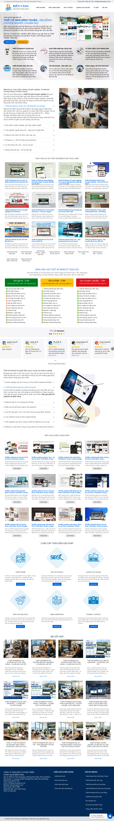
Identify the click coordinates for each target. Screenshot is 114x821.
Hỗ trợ (104, 7)
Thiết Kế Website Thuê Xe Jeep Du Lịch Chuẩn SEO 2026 (70, 210)
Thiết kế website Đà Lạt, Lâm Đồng (96, 792)
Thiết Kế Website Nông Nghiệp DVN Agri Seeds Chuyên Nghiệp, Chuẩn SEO (43, 182)
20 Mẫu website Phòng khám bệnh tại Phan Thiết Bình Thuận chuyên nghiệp (16, 491)
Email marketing (57, 614)
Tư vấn (96, 7)
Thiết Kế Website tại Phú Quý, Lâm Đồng (98, 788)
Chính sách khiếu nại (61, 780)
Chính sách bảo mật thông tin (64, 788)
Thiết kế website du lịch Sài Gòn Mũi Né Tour (16, 240)
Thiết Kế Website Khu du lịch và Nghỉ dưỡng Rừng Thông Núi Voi (16, 181)
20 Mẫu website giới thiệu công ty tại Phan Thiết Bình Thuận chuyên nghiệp (97, 458)
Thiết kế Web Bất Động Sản (12, 252)
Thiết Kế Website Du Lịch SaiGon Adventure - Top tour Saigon (43, 210)
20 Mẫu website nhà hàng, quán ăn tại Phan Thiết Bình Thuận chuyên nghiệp (69, 525)
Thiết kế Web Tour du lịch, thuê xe (54, 252)
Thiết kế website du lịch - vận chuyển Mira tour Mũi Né (95, 240)
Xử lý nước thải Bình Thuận (94, 805)
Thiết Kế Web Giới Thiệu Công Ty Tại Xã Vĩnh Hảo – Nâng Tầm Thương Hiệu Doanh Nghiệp (98, 704)
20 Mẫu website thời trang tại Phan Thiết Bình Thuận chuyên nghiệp (16, 525)
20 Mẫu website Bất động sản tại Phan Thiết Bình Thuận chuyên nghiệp (69, 491)
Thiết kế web (40, 7)
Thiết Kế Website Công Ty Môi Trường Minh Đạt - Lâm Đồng (95, 210)
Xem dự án (20, 584)
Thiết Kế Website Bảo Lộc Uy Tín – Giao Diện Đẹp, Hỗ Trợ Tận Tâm (43, 744)
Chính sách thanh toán (61, 784)
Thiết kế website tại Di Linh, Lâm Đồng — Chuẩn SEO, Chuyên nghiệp (16, 703)
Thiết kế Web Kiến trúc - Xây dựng (26, 252)
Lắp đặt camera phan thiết (94, 796)
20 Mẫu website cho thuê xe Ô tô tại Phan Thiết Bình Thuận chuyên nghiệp (16, 458)
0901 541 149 (90, 1)
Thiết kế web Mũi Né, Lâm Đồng (95, 784)
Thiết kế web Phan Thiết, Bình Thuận (97, 776)
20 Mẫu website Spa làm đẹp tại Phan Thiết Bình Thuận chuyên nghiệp (43, 525)
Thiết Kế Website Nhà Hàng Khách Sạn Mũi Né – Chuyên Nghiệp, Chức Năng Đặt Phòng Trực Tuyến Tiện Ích (71, 704)
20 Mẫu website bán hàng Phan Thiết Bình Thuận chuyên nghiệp (70, 458)
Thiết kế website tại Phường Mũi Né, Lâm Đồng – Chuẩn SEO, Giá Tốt (43, 662)
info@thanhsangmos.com (102, 1)
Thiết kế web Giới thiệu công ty (26, 259)
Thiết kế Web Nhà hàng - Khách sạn (12, 259)
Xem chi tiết (10, 42)
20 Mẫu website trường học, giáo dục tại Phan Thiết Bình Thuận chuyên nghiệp (96, 491)
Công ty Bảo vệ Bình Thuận (94, 809)
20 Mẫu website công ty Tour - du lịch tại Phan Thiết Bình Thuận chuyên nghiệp (43, 458)
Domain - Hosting (93, 614)
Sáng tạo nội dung (20, 614)
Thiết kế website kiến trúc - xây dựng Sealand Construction (69, 240)
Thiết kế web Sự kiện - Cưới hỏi (98, 252)
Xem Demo (17, 468)
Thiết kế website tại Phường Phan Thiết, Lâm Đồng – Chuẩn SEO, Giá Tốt (70, 662)
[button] (1, 348)
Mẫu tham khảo (54, 7)
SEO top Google (57, 572)
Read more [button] (52, 355)
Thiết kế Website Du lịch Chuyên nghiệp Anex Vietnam (16, 210)
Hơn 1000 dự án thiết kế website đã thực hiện (57, 158)
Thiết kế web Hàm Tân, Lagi (94, 780)
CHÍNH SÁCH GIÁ (60, 776)
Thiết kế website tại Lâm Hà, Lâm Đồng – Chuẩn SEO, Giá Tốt (98, 662)
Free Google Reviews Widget (57, 363)
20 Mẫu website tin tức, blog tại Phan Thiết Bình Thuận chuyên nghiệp (43, 491)
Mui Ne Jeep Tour (91, 801)
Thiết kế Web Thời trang (83, 252)
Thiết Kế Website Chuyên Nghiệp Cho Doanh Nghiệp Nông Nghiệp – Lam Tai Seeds (70, 182)
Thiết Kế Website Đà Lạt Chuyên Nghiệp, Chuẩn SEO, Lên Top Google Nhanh (70, 744)
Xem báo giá (23, 42)
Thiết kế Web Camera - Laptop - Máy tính (40, 252)
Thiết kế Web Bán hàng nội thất (69, 252)
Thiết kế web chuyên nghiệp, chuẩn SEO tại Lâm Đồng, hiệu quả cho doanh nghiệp (98, 745)
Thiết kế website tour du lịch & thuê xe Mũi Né (42, 240)
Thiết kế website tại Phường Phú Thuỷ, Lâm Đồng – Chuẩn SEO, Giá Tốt (16, 662)
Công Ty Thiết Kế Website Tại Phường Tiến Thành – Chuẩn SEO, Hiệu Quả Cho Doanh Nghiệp (16, 745)
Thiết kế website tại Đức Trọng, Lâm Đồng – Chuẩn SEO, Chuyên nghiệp (43, 703)
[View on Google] (4, 343)
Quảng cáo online (83, 7)
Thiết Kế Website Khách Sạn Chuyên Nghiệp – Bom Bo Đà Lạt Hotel (96, 182)
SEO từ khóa (68, 7)
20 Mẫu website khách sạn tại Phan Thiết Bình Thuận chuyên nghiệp (96, 525)
